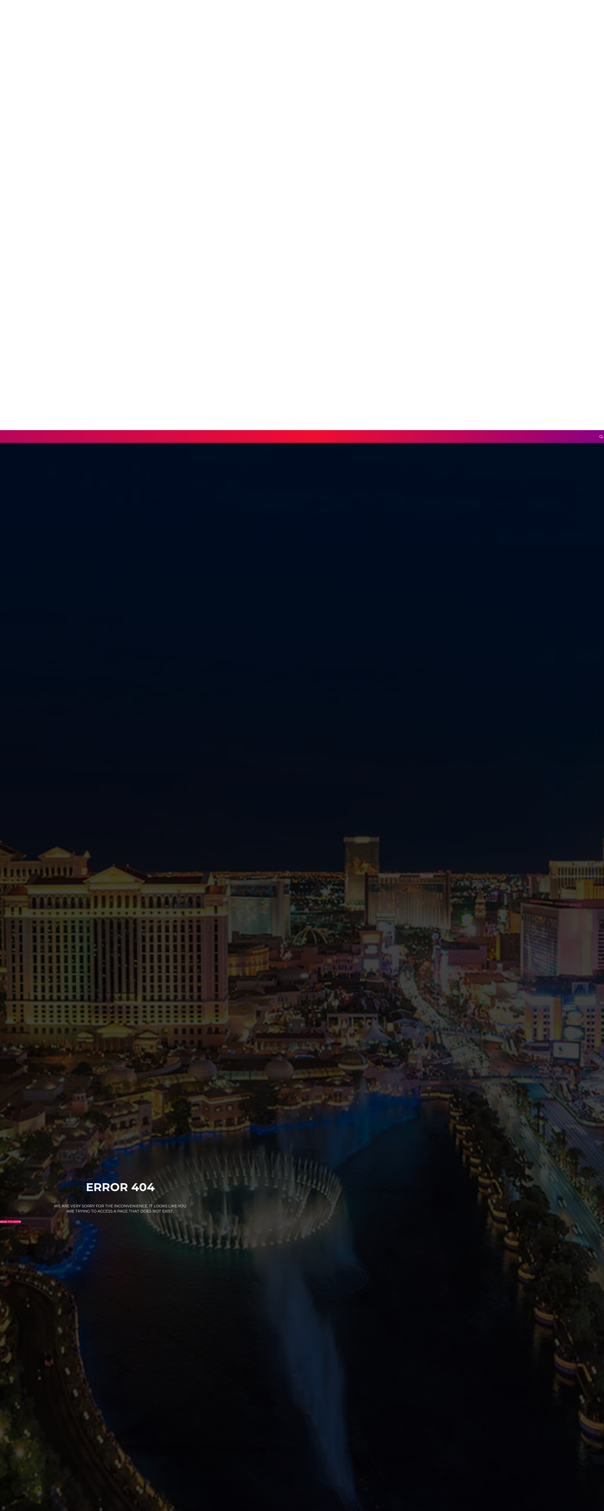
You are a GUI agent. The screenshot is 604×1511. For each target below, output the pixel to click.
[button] (601, 436)
